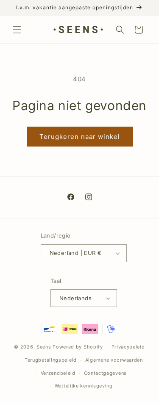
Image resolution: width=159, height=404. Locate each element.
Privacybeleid (128, 347)
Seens (43, 347)
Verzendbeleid (58, 373)
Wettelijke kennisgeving (84, 386)
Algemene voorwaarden (114, 360)
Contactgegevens (105, 373)
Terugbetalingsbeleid (51, 360)
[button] (17, 29)
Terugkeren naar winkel (79, 137)
